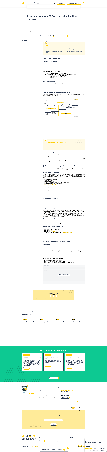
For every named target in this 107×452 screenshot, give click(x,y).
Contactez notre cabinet (74, 437)
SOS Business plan (61, 3)
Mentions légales (35, 446)
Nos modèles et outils (58, 437)
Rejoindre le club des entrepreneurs (73, 3)
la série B (66, 127)
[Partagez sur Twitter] (56, 296)
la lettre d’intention (53, 230)
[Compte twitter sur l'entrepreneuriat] (81, 446)
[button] (105, 439)
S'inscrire (53, 424)
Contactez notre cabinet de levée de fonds (46, 35)
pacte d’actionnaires (55, 231)
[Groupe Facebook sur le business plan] (79, 446)
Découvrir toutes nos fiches (53, 377)
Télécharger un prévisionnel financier (61, 35)
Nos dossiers (56, 441)
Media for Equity (47, 155)
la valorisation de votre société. (69, 223)
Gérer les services (88, 446)
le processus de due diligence (67, 232)
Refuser (95, 448)
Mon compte (42, 440)
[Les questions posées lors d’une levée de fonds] (32, 362)
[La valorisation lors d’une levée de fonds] (75, 362)
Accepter (88, 448)
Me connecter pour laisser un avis (64, 274)
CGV (31, 446)
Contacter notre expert (65, 397)
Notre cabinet (40, 435)
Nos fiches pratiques (58, 435)
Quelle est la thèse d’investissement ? (50, 184)
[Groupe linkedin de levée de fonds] (84, 446)
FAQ (39, 437)
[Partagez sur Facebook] (50, 296)
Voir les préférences (102, 448)
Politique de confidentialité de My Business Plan (98, 450)
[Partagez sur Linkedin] (53, 296)
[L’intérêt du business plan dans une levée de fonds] (53, 362)
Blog (55, 439)
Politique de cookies (89, 450)
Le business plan (46, 191)
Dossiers (45, 10)
